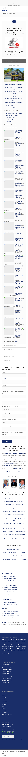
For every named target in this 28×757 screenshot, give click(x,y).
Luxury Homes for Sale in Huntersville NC (14, 501)
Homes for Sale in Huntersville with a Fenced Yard (14, 531)
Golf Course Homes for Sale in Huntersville (14, 526)
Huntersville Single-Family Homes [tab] (11, 61)
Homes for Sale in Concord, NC (14, 549)
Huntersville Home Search (8, 13)
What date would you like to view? (10, 406)
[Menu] (24, 9)
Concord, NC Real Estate (9, 576)
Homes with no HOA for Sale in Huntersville (14, 538)
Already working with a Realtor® (10, 413)
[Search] (21, 9)
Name (3, 372)
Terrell (3, 708)
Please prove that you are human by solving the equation (13, 433)
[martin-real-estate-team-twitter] (5, 732)
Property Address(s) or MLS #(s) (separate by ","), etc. (13, 392)
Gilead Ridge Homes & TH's (7, 669)
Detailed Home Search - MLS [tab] (9, 352)
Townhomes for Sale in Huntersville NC (14, 504)
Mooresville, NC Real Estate (10, 587)
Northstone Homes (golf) (7, 676)
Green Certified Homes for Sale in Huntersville (14, 528)
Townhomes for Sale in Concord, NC (14, 555)
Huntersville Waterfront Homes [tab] (10, 345)
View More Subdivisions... (7, 684)
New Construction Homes (12, 115)
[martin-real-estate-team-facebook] (3, 732)
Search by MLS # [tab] (7, 360)
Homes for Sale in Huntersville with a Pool (14, 523)
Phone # (4, 385)
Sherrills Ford (4, 704)
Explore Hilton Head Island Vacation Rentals (12, 740)
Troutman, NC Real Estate (10, 594)
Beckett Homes (5, 666)
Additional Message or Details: (9, 425)
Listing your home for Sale (10, 463)
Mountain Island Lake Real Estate (11, 604)
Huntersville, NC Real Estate (10, 580)
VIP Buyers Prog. (10, 3)
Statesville (4, 706)
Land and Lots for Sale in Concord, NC (14, 565)
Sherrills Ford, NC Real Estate (10, 589)
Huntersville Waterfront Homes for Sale (14, 498)
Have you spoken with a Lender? (9, 419)
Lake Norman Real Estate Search (11, 617)
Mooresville (4, 702)
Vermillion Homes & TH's (7, 680)
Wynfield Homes (5, 682)
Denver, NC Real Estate (9, 583)
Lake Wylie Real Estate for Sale (11, 602)
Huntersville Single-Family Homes (14, 113)
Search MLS (18, 3)
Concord (4, 693)
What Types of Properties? (8, 400)
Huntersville (4, 701)
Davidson (4, 697)
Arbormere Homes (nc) (6, 664)
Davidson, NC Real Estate (10, 585)
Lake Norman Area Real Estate (11, 611)
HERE (19, 471)
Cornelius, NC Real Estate (10, 578)
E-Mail (4, 378)
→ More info (17, 137)
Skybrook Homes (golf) (6, 678)
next (16, 127)
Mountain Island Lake (7, 714)
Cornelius (4, 695)
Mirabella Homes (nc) (6, 675)
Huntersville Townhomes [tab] (9, 349)
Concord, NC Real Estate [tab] (9, 356)
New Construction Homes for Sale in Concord (14, 552)
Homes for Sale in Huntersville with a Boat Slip (14, 511)
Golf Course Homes (10, 117)
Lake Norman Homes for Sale (10, 613)
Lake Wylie (4, 712)
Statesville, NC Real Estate (10, 591)
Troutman (4, 710)
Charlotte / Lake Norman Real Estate (12, 615)
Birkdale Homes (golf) (6, 667)
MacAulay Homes (5, 673)
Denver (3, 699)
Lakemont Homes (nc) (6, 671)
